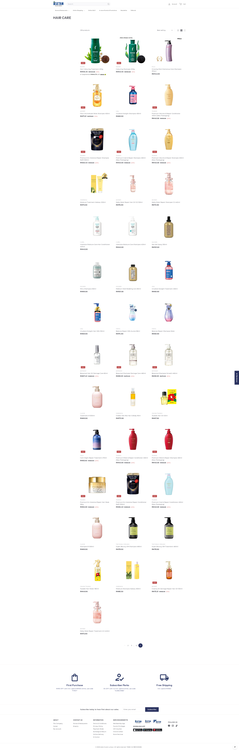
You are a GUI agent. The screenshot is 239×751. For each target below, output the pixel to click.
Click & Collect (118, 731)
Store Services (118, 734)
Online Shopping (78, 10)
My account (57, 729)
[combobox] (88, 4)
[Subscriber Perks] (119, 677)
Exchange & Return (99, 731)
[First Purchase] (74, 677)
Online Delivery (98, 734)
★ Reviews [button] (237, 377)
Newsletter (124, 10)
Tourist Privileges (119, 726)
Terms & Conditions (100, 723)
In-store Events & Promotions (108, 10)
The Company (58, 723)
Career (55, 726)
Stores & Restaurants (61, 10)
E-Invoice (96, 737)
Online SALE (91, 10)
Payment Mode (98, 729)
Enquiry (76, 726)
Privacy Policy (98, 726)
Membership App (119, 723)
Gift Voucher (117, 729)
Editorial (133, 10)
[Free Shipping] (164, 677)
